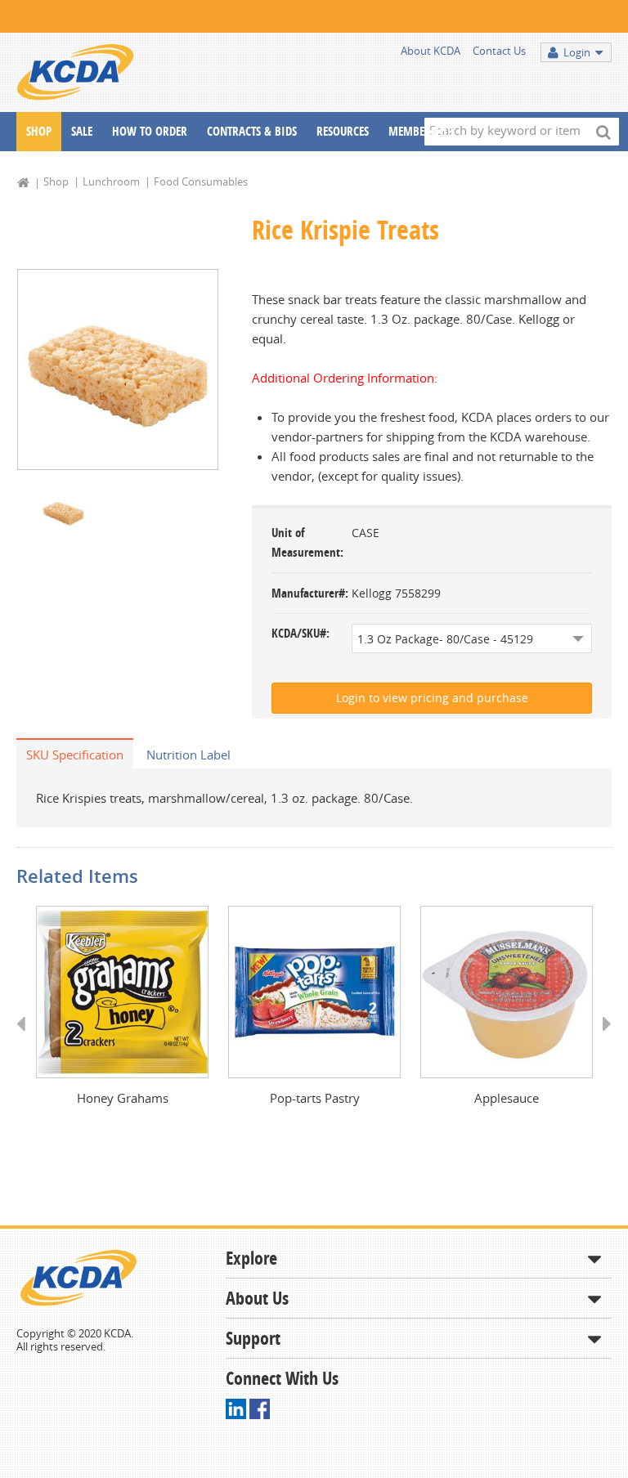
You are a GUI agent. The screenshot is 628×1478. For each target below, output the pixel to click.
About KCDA (430, 50)
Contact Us (499, 50)
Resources (342, 131)
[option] (117, 369)
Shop (39, 131)
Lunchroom (111, 181)
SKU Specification (74, 754)
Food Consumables (201, 181)
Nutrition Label (188, 754)
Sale (81, 131)
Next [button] (601, 1039)
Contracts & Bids (252, 131)
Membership (420, 131)
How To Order (149, 131)
